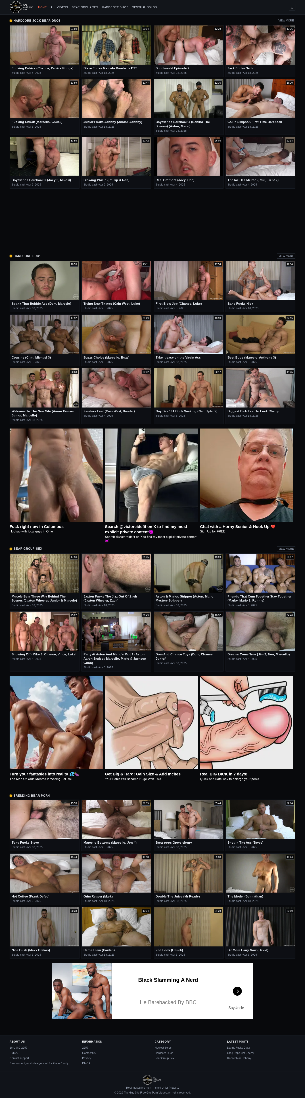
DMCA (14, 1053)
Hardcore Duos (115, 7)
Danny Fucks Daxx (238, 1047)
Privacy (86, 1058)
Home (42, 7)
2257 (85, 1047)
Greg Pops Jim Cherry (240, 1053)
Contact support (19, 1058)
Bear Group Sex (85, 7)
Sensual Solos (144, 7)
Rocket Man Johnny (239, 1058)
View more (286, 20)
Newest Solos (163, 1047)
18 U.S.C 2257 (18, 1047)
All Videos (59, 7)
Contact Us (89, 1053)
